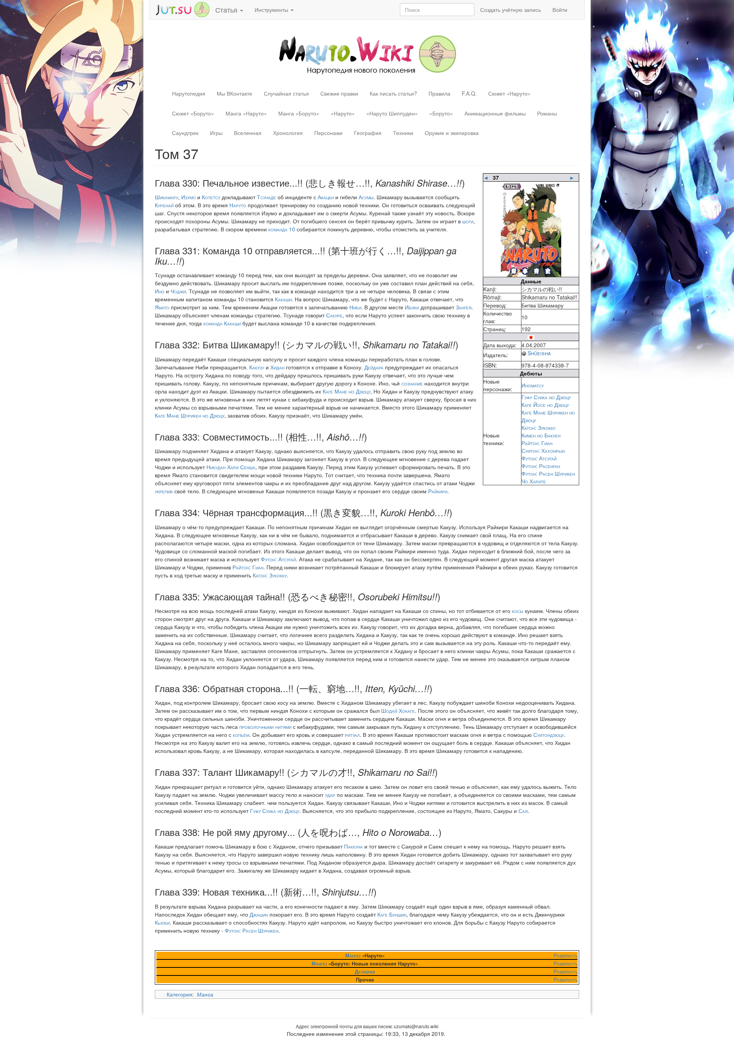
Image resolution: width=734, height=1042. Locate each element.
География (368, 133)
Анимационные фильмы (495, 113)
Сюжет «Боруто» (193, 113)
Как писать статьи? (393, 93)
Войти (559, 9)
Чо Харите (533, 481)
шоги (467, 221)
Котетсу (211, 197)
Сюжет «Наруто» (509, 93)
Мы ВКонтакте (234, 93)
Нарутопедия (188, 93)
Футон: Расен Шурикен (548, 473)
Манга (352, 955)
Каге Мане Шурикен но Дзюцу (189, 415)
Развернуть (566, 955)
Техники (403, 133)
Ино (159, 291)
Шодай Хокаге (398, 710)
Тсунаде (266, 197)
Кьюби (162, 922)
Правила (439, 93)
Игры (216, 133)
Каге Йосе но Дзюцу (545, 404)
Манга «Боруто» (298, 113)
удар (330, 794)
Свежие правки (339, 93)
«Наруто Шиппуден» (392, 113)
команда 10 (281, 229)
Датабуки (365, 971)
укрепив (164, 491)
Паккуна (353, 846)
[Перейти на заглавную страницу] (367, 54)
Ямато (162, 307)
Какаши (283, 299)
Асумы (366, 197)
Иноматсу (532, 385)
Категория (179, 994)
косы (517, 610)
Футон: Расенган (540, 466)
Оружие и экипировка (452, 133)
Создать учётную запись (510, 9)
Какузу (256, 367)
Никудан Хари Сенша (230, 467)
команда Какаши (222, 323)
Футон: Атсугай (539, 458)
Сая (523, 810)
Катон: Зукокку (538, 427)
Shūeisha (539, 353)
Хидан (277, 367)
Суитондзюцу (548, 734)
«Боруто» (441, 113)
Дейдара (373, 367)
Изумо (188, 197)
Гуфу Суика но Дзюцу (546, 397)
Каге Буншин (391, 914)
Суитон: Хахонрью (543, 450)
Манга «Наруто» (246, 113)
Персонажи (328, 133)
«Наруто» (343, 113)
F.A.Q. (469, 93)
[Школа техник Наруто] (182, 9)
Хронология (288, 133)
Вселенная (247, 133)
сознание (412, 383)
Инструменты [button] (272, 9)
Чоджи (178, 291)
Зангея (463, 307)
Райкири (437, 491)
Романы (547, 113)
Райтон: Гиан (536, 443)
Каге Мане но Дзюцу (346, 391)
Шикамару (166, 197)
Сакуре (334, 315)
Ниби (355, 307)
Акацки (326, 197)
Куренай (164, 205)
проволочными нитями (265, 726)
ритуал (352, 734)
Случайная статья (286, 93)
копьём (241, 734)
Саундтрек (185, 133)
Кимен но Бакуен (540, 435)
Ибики (412, 307)
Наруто (237, 205)
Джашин (259, 914)
